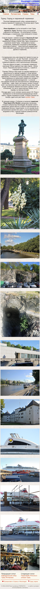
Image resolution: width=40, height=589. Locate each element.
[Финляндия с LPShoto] (20, 12)
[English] (38, 14)
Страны (25, 14)
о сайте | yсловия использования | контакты (25, 586)
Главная (6, 14)
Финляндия (23, 581)
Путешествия (16, 14)
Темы (32, 14)
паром (36, 581)
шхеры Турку (30, 97)
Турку (31, 581)
